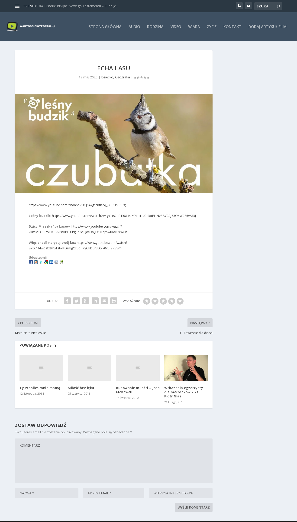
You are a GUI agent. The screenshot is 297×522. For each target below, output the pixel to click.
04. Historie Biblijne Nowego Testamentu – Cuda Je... (78, 6)
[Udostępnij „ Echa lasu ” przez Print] (113, 301)
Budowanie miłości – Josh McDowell (138, 390)
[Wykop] (36, 263)
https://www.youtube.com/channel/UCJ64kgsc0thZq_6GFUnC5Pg (77, 205)
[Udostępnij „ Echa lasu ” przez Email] (104, 301)
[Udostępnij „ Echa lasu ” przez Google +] (85, 301)
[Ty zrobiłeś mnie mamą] (41, 368)
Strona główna (105, 27)
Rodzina (155, 27)
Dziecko (107, 77)
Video (176, 27)
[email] (56, 263)
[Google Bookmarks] (46, 263)
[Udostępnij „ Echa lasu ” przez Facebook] (67, 301)
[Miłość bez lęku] (89, 368)
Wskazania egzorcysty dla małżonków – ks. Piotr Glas (183, 392)
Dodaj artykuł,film (268, 27)
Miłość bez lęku (81, 388)
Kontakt (232, 27)
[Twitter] (41, 263)
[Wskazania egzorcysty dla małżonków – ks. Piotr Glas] (186, 368)
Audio (134, 27)
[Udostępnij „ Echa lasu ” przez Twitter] (76, 301)
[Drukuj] (61, 263)
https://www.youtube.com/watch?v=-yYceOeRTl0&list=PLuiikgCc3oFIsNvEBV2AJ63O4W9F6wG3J (124, 215)
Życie (211, 27)
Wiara (194, 27)
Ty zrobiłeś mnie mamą (39, 388)
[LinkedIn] (51, 263)
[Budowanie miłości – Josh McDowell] (138, 368)
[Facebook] (31, 263)
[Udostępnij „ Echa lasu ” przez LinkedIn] (95, 301)
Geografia (122, 77)
